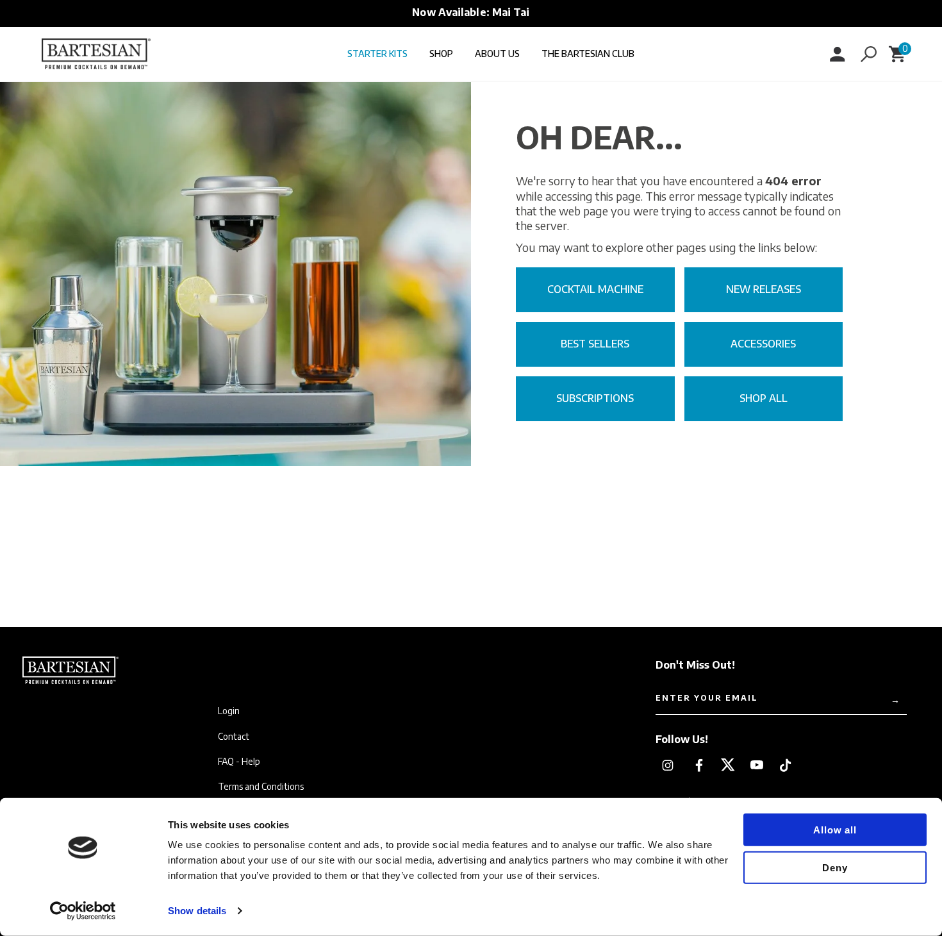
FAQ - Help (239, 761)
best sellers (595, 343)
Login (229, 710)
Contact (233, 736)
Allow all (834, 829)
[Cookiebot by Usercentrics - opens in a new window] (83, 911)
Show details (197, 910)
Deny (834, 867)
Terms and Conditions (261, 786)
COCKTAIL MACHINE (595, 289)
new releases (763, 289)
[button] (868, 54)
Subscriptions (595, 398)
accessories (763, 343)
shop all (764, 398)
